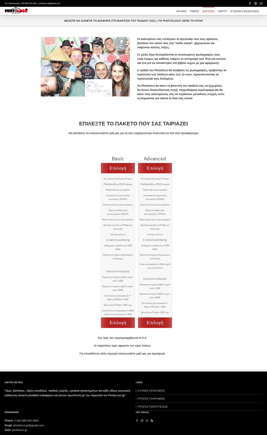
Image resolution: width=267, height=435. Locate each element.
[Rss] (152, 420)
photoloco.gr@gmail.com (49, 3)
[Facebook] (137, 420)
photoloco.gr (19, 430)
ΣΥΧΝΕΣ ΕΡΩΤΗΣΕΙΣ (151, 390)
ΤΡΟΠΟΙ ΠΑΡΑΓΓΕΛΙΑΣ (153, 406)
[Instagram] (142, 420)
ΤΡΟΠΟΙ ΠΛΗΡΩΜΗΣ (151, 398)
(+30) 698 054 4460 (26, 420)
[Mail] (147, 420)
